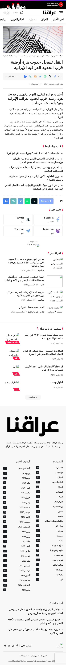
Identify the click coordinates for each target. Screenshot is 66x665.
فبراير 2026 (17, 497)
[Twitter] (18, 219)
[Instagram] (48, 231)
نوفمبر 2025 (17, 512)
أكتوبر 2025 (17, 517)
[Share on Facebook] (55, 76)
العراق (50, 487)
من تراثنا (50, 570)
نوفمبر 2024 (17, 570)
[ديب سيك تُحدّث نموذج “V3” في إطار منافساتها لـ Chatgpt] (11, 338)
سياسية (41, 270)
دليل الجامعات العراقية (50, 521)
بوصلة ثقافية (50, 506)
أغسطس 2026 (17, 468)
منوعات (50, 575)
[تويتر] (13, 646)
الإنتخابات (50, 472)
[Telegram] (18, 231)
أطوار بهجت (57, 382)
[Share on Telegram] (40, 76)
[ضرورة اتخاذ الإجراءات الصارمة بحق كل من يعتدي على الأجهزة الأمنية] (55, 297)
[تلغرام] (5, 646)
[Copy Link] (30, 76)
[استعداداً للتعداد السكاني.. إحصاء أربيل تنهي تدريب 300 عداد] (11, 370)
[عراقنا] (49, 12)
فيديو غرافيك (33, 312)
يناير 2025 (17, 561)
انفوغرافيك (50, 502)
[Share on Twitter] (50, 76)
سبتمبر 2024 (17, 580)
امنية (50, 497)
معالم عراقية (50, 565)
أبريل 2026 (17, 488)
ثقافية (50, 516)
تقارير (42, 312)
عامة (42, 285)
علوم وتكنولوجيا (12, 342)
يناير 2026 (17, 502)
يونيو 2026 (17, 478)
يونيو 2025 (17, 536)
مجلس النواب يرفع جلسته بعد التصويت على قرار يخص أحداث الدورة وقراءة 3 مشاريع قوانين (26, 262)
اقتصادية (50, 467)
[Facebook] (48, 219)
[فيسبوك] (17, 646)
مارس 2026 (17, 493)
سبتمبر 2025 (17, 522)
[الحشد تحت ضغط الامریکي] (55, 312)
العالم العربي (50, 482)
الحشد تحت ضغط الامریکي (31, 307)
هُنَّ (17, 389)
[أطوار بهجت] (11, 385)
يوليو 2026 (17, 473)
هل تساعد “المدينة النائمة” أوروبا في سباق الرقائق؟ (33, 153)
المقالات (50, 492)
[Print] (25, 76)
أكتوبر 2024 (17, 575)
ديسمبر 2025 (17, 507)
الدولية (50, 477)
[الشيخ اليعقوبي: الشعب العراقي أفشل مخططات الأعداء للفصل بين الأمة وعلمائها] (55, 281)
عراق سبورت (50, 545)
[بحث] (21, 12)
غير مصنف (50, 555)
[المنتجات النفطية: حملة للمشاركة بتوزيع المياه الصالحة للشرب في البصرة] (11, 354)
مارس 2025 (17, 551)
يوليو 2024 (17, 590)
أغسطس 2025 (17, 527)
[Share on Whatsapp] (45, 76)
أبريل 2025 (17, 546)
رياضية (50, 531)
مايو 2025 (17, 541)
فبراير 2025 (17, 556)
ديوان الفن (50, 526)
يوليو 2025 (17, 532)
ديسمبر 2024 (17, 566)
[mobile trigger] (60, 12)
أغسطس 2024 (17, 585)
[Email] (35, 76)
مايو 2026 (17, 483)
